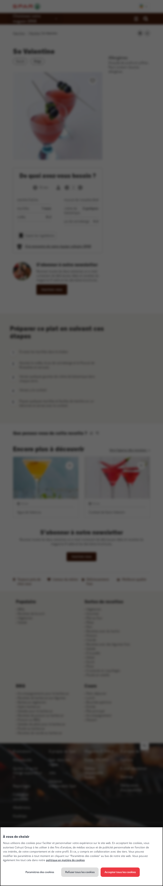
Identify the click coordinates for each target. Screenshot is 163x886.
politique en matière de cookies (65, 860)
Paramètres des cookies (39, 872)
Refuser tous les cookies (80, 872)
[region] (81, 856)
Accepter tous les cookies (120, 872)
